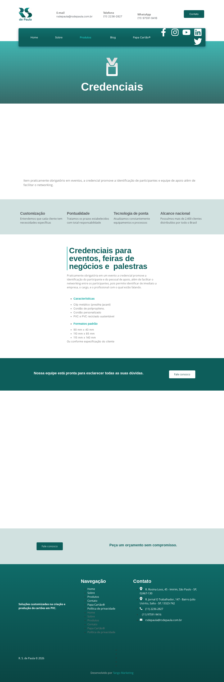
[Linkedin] (198, 32)
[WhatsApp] (139, 8)
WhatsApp (144, 14)
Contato (92, 601)
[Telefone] (105, 6)
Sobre (58, 37)
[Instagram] (175, 32)
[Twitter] (198, 41)
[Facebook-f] (163, 32)
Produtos (85, 37)
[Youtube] (186, 32)
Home (34, 37)
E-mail (60, 13)
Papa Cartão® (142, 37)
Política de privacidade (101, 608)
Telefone (108, 13)
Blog (113, 37)
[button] (86, 37)
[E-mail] (58, 6)
